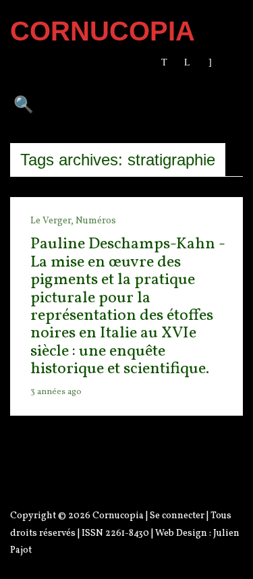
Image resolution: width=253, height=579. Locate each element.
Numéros (96, 221)
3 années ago (56, 392)
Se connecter (177, 515)
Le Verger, (53, 221)
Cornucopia (118, 515)
